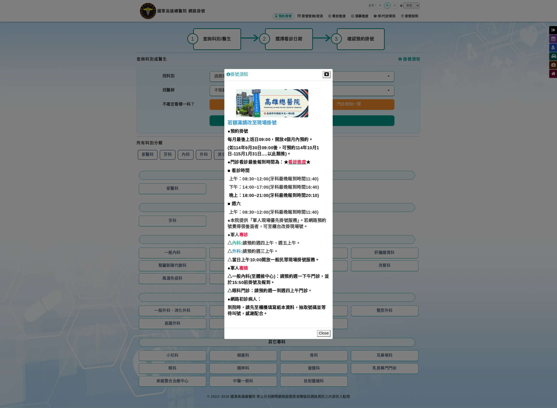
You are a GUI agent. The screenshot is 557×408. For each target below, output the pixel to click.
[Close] (327, 74)
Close (324, 333)
